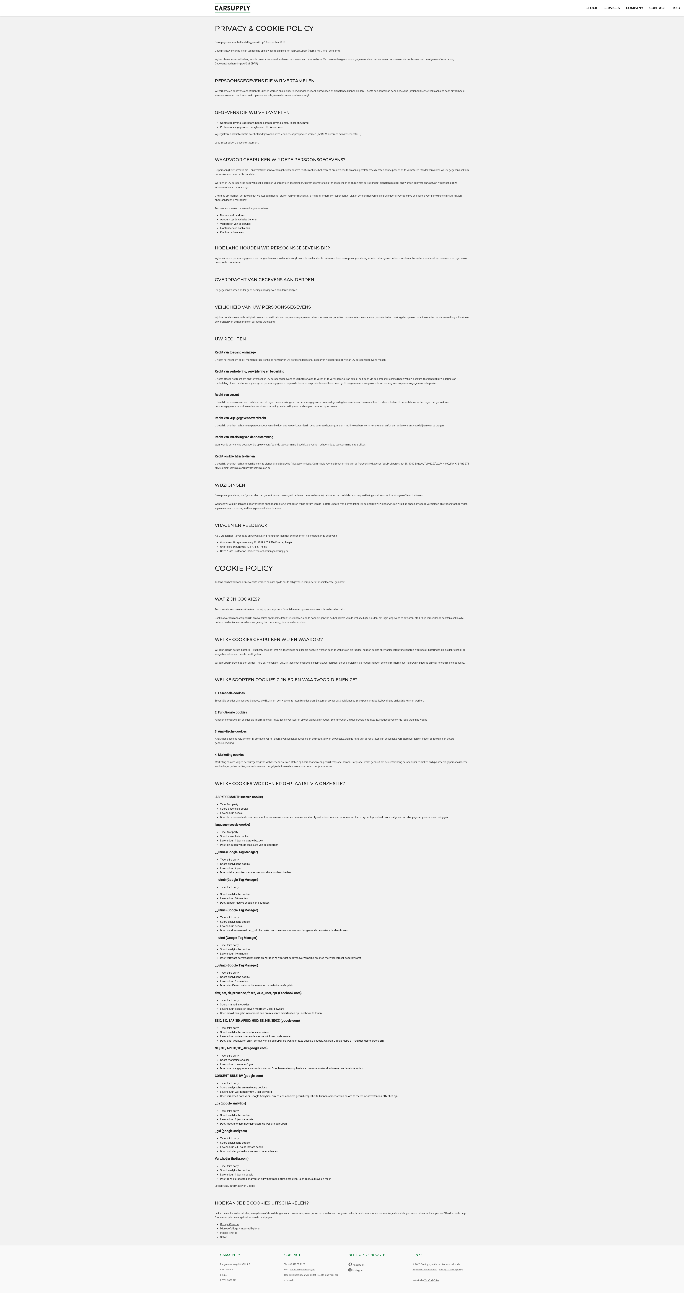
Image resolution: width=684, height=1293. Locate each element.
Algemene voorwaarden (425, 1269)
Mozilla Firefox (228, 1232)
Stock (591, 8)
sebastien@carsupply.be (274, 551)
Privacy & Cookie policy (451, 1269)
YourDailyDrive (431, 1280)
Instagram (358, 1270)
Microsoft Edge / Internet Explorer (240, 1228)
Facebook (358, 1264)
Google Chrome (229, 1224)
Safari (223, 1237)
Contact (657, 8)
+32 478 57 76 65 (296, 1264)
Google (251, 1185)
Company (634, 8)
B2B (676, 8)
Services (611, 8)
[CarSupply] (232, 6)
